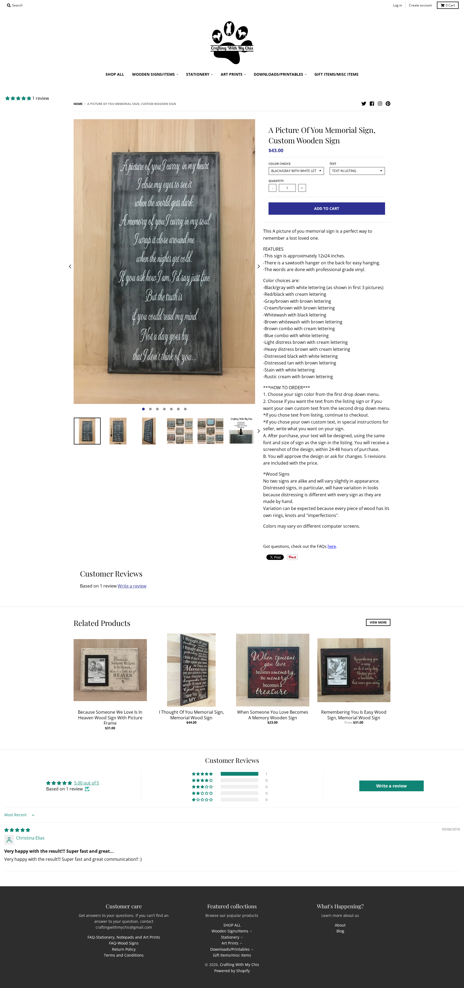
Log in (397, 5)
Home (78, 104)
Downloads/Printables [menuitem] (278, 74)
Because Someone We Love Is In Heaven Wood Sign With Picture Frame (110, 717)
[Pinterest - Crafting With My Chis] (388, 103)
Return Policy (124, 949)
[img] (17, 830)
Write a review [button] (391, 786)
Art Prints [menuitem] (231, 74)
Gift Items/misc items (232, 955)
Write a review (132, 586)
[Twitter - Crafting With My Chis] (363, 103)
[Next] (258, 266)
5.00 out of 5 (86, 783)
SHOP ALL (232, 925)
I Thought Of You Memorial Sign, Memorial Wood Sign (191, 715)
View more (378, 622)
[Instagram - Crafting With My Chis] (380, 103)
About (340, 925)
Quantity (276, 181)
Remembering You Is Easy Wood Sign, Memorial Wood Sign (353, 715)
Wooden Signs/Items (230, 931)
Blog (340, 931)
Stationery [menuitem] (197, 74)
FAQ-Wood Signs (124, 943)
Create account (420, 5)
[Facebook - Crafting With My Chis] (371, 103)
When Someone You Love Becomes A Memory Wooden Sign (272, 715)
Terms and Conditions (124, 955)
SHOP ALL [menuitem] (115, 74)
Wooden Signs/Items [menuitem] (153, 74)
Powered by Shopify (232, 970)
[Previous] (70, 266)
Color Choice (280, 164)
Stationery (230, 937)
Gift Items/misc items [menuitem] (336, 74)
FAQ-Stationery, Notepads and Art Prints (124, 937)
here (332, 546)
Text (332, 164)
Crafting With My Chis (239, 964)
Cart (450, 5)
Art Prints (230, 943)
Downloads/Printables (230, 949)
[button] (18, 98)
